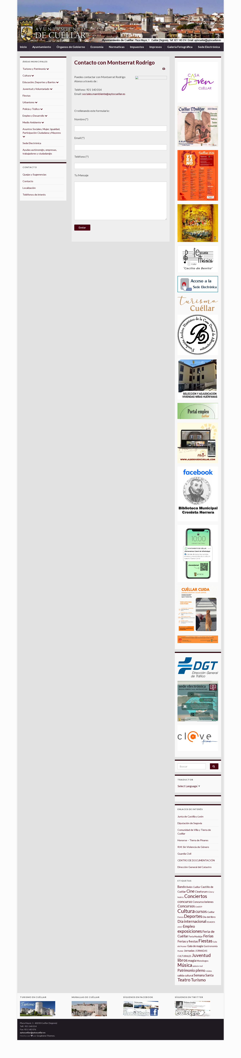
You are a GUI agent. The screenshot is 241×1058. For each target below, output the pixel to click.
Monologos (202, 960)
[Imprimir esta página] (163, 68)
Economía (97, 46)
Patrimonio (186, 970)
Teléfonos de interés (34, 194)
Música (184, 965)
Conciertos (195, 896)
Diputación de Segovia (189, 823)
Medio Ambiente (32, 122)
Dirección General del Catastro (194, 866)
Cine (190, 891)
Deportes (193, 916)
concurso (184, 901)
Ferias (208, 936)
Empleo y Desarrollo (34, 115)
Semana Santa (203, 975)
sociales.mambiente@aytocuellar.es (103, 93)
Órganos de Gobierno (70, 46)
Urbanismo (29, 102)
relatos (209, 971)
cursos (201, 911)
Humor (180, 951)
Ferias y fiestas (187, 941)
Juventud (201, 955)
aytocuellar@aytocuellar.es (33, 1032)
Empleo (189, 926)
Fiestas (27, 95)
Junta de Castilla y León (190, 816)
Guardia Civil (184, 853)
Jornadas (189, 950)
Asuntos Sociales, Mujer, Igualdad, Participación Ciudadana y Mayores (42, 131)
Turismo (198, 979)
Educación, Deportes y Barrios (39, 82)
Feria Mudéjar (196, 936)
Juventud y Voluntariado (36, 88)
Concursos (186, 906)
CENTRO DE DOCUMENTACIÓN (196, 860)
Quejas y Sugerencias (34, 174)
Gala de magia (195, 946)
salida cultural (185, 975)
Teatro (183, 979)
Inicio (23, 46)
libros (182, 960)
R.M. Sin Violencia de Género (193, 846)
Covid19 (198, 906)
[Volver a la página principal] (120, 21)
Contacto (28, 181)
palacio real (198, 966)
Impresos (155, 46)
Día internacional (191, 921)
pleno (200, 970)
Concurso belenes (203, 901)
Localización (29, 187)
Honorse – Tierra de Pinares (192, 840)
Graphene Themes (46, 1035)
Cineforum (201, 891)
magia (192, 960)
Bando (181, 887)
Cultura (27, 75)
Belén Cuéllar (193, 887)
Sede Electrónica (209, 46)
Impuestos (137, 46)
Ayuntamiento (41, 46)
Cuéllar (211, 912)
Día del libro (209, 916)
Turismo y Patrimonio (34, 68)
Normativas (117, 46)
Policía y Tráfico (31, 108)
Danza (180, 917)
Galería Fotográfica (179, 46)
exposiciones (189, 931)
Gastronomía (211, 946)
